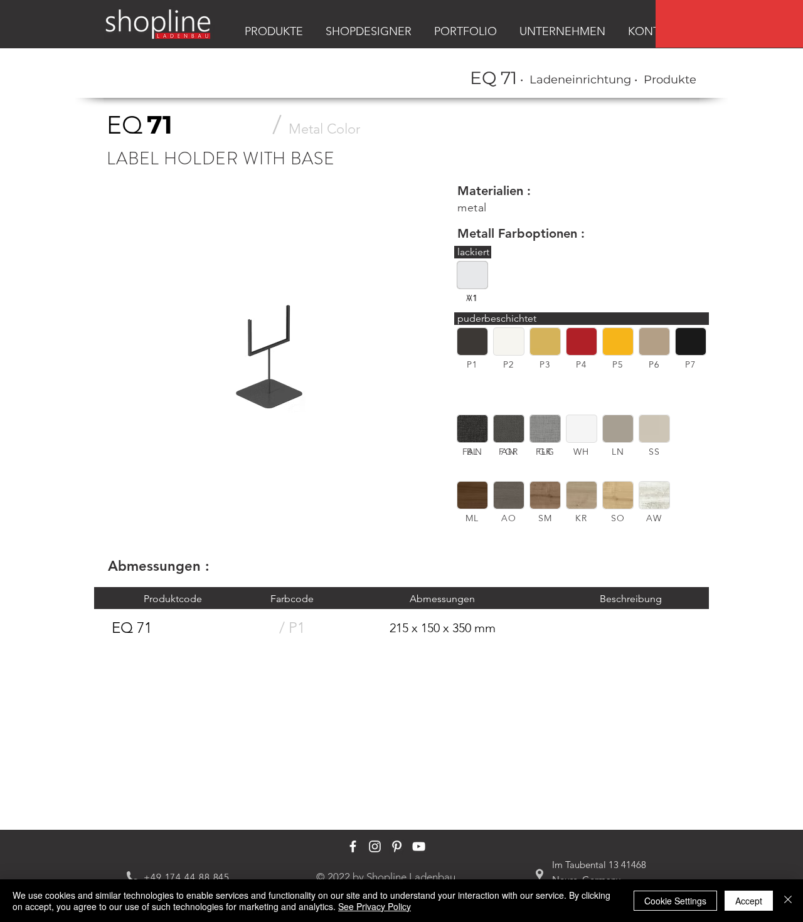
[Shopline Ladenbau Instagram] (375, 846)
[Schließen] (787, 900)
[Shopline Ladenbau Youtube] (419, 846)
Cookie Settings (675, 900)
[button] (472, 341)
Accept (748, 900)
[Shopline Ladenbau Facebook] (353, 846)
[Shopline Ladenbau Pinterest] (397, 846)
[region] (729, 24)
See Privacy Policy (374, 906)
